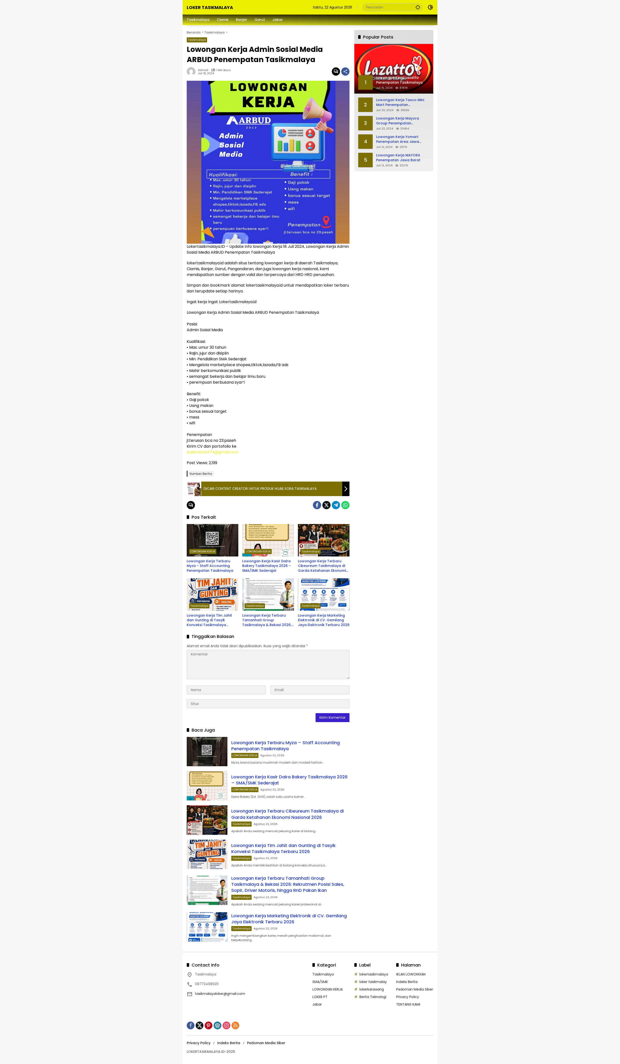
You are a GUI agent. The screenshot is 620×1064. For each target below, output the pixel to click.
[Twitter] (326, 505)
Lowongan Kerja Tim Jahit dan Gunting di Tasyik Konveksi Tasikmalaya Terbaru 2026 (209, 620)
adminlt (203, 70)
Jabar (317, 1004)
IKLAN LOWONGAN (411, 974)
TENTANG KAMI (408, 1004)
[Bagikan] (345, 71)
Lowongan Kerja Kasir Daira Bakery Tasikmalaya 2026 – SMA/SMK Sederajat (266, 566)
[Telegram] (336, 505)
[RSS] (235, 1025)
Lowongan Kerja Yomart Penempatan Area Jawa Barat (397, 139)
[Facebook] (317, 505)
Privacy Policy (407, 996)
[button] (418, 7)
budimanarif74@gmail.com (213, 452)
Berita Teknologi (372, 996)
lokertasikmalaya (373, 974)
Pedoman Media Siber (414, 989)
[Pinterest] (208, 1025)
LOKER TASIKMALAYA (210, 7)
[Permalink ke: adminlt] (192, 71)
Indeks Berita (407, 981)
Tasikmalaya (197, 40)
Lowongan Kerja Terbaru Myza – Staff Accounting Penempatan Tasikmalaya (210, 566)
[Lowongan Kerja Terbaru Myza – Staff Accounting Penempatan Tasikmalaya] (212, 540)
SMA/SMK (320, 981)
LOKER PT (319, 996)
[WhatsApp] (345, 505)
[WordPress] (217, 1025)
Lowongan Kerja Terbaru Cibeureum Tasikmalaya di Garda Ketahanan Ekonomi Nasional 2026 (322, 566)
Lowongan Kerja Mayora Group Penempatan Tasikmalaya (397, 121)
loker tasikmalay (373, 981)
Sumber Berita (200, 473)
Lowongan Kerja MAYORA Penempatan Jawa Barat (398, 157)
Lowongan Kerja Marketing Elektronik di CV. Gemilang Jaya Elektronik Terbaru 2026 (323, 620)
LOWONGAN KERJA (202, 551)
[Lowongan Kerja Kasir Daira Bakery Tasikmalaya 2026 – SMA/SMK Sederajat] (268, 540)
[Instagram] (226, 1025)
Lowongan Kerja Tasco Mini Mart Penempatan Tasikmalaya (400, 102)
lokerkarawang (371, 989)
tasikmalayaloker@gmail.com (220, 993)
